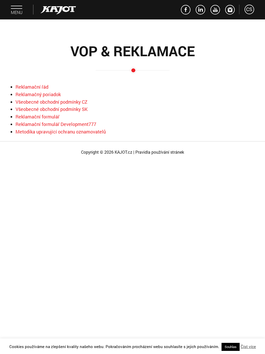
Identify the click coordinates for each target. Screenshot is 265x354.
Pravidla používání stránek (159, 152)
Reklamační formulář (38, 117)
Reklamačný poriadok (38, 94)
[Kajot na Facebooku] (185, 10)
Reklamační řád (32, 87)
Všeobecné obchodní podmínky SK (52, 109)
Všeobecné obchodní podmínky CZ (51, 102)
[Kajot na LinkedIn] (200, 10)
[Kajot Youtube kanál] (215, 10)
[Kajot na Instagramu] (230, 10)
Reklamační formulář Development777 (56, 124)
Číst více (248, 346)
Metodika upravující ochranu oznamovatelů (61, 132)
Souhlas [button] (231, 346)
